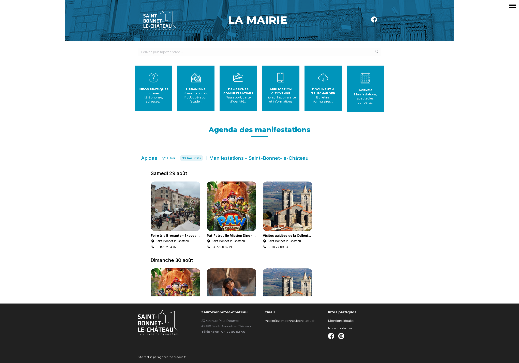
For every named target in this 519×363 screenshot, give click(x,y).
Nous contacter (340, 328)
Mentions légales (341, 321)
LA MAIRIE (257, 20)
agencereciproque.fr (172, 357)
